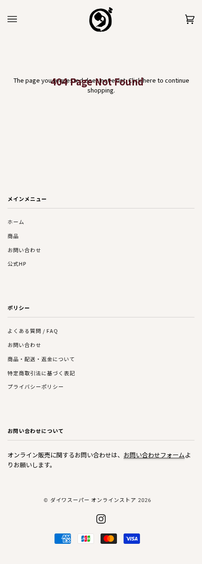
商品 (13, 236)
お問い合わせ (24, 250)
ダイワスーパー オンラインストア (93, 499)
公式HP (17, 263)
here (149, 80)
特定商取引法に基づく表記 (41, 373)
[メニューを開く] (22, 19)
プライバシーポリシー (36, 386)
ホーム (16, 221)
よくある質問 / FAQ (33, 330)
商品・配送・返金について (41, 359)
